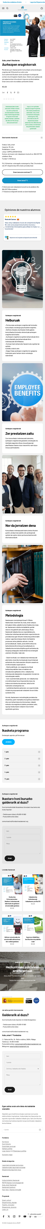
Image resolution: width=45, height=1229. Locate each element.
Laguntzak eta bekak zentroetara (12, 1165)
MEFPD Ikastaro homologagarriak (12, 1183)
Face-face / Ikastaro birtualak (11, 1190)
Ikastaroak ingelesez (8, 1187)
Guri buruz (5, 1142)
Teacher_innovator (8, 1205)
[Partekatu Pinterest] (14, 92)
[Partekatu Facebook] (7, 92)
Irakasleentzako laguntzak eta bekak (13, 1167)
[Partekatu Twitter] (11, 92)
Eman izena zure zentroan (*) (22, 172)
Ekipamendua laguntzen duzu (11, 1170)
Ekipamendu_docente (9, 1207)
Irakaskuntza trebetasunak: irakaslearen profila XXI (32, 899)
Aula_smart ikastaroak (9, 1185)
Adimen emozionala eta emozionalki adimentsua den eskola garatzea (12, 939)
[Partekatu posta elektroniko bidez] (18, 92)
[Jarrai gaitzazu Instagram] (14, 1216)
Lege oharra (6, 1151)
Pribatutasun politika (19, 1151)
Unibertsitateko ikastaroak (10, 1180)
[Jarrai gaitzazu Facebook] (3, 1216)
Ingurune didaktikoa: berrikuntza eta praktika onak (33, 939)
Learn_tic (5, 1209)
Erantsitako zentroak (8, 1146)
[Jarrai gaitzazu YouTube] (24, 1216)
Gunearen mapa (7, 1155)
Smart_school (6, 1200)
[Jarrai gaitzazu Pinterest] (19, 1216)
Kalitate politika (7, 1149)
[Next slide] (40, 227)
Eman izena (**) (22, 180)
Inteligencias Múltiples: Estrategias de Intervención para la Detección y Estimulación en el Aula (25, 237)
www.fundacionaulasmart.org (19, 1046)
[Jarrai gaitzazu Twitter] (8, 1216)
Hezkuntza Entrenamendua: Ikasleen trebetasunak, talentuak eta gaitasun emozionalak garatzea (12, 901)
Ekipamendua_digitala (9, 1202)
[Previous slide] (4, 227)
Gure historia (6, 1144)
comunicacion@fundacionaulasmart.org (28, 1044)
